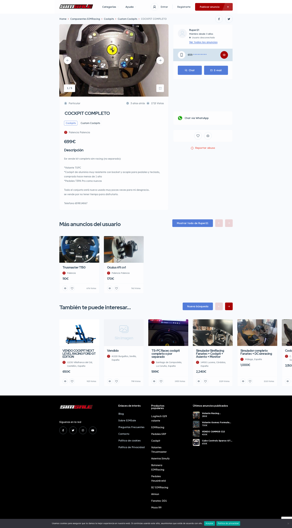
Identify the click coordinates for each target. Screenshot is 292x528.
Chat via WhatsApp (197, 118)
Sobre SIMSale (127, 420)
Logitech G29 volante (159, 418)
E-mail (218, 70)
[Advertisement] (203, 93)
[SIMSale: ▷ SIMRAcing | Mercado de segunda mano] (76, 6)
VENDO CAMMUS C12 (213, 431)
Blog (121, 413)
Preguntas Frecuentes (131, 427)
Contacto (123, 433)
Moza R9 (156, 507)
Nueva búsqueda (197, 306)
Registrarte (184, 6)
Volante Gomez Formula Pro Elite (215, 422)
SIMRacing (157, 427)
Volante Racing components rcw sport (214, 413)
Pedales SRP (158, 434)
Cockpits (109, 18)
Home (62, 18)
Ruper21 (194, 30)
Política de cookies (129, 440)
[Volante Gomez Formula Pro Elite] (196, 424)
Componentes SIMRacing (85, 18)
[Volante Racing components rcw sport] (196, 415)
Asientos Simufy (160, 458)
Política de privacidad (228, 523)
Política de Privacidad (131, 447)
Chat (192, 70)
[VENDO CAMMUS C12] (196, 433)
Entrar (164, 6)
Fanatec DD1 (159, 500)
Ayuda (129, 6)
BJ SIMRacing (159, 487)
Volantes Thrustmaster (159, 449)
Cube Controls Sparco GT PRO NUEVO (216, 441)
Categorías (109, 6)
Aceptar (209, 523)
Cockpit (155, 440)
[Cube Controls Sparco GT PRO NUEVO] (196, 442)
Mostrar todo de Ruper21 (192, 223)
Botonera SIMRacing (157, 467)
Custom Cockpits (127, 18)
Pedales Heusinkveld (158, 478)
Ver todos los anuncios (203, 42)
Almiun (155, 494)
